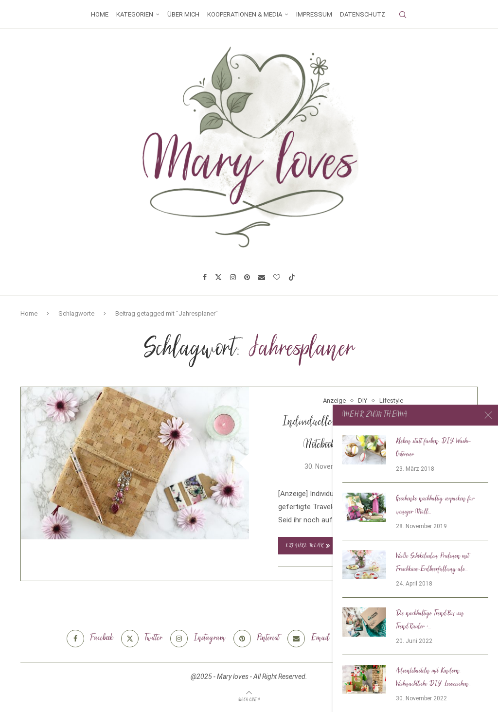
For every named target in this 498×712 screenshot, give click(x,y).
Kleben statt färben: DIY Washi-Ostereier (433, 448)
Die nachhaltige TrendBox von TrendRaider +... (430, 620)
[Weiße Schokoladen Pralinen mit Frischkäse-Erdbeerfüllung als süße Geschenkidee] (364, 564)
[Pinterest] (247, 277)
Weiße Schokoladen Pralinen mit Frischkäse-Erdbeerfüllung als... (432, 563)
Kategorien (134, 14)
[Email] (261, 277)
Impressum (314, 14)
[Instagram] (233, 277)
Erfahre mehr (304, 546)
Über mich (183, 14)
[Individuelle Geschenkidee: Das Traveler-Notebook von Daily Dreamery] (135, 463)
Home (99, 14)
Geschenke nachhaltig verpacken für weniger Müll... (435, 505)
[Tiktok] (291, 277)
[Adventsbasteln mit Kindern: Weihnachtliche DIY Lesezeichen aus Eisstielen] (364, 679)
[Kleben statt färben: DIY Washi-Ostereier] (364, 449)
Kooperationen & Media (244, 14)
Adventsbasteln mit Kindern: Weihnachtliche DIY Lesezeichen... (434, 677)
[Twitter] (218, 277)
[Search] (403, 14)
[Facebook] (205, 277)
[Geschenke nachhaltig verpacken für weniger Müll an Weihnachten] (364, 507)
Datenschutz (362, 14)
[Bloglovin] (276, 277)
